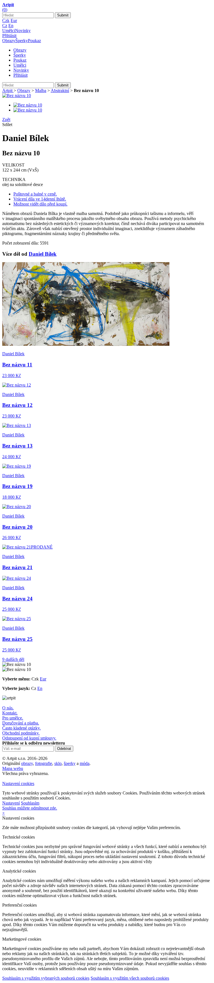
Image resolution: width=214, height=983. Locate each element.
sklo (58, 763)
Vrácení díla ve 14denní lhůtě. (39, 199)
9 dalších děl (13, 659)
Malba (40, 90)
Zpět (6, 119)
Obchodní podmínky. (21, 733)
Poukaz (34, 40)
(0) (4, 9)
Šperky (21, 40)
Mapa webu (12, 768)
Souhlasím (30, 803)
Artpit (8, 90)
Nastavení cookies (18, 783)
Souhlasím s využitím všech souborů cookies (130, 978)
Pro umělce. (12, 718)
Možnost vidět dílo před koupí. (40, 204)
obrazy (27, 763)
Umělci (8, 30)
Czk (5, 20)
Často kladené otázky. (21, 728)
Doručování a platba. (20, 723)
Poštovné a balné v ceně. (35, 194)
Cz (4, 25)
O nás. (8, 708)
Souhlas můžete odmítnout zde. (29, 808)
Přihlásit (9, 35)
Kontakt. (10, 713)
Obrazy (8, 40)
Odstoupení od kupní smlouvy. (29, 738)
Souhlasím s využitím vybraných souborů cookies (45, 978)
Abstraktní (60, 90)
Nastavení (11, 803)
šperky (70, 763)
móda (84, 763)
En (10, 25)
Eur (14, 20)
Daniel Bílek (43, 254)
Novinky (23, 30)
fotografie (43, 763)
